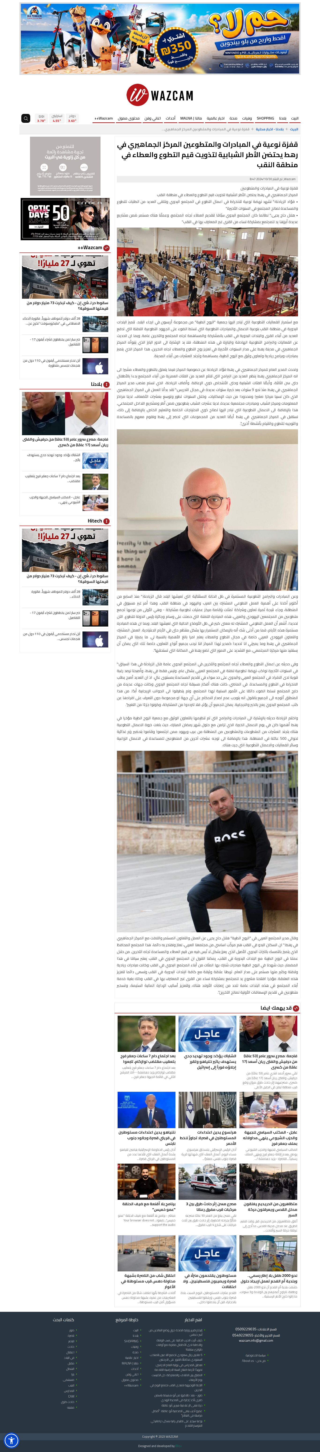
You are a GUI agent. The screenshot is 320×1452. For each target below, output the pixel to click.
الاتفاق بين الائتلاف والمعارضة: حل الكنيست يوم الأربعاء (179, 1377)
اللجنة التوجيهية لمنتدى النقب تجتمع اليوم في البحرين (178, 1387)
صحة (233, 118)
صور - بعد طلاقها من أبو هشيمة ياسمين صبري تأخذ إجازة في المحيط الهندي (180, 1398)
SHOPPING (265, 118)
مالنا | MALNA (191, 118)
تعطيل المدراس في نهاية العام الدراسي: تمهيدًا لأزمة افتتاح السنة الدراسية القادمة (181, 1367)
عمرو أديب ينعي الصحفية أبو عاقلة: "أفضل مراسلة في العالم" (179, 1413)
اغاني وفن (153, 118)
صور (74, 1330)
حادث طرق (70, 1402)
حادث (73, 1346)
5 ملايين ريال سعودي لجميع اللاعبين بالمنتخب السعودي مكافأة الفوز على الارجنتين (178, 1357)
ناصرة (73, 1335)
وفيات (247, 118)
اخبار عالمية (216, 118)
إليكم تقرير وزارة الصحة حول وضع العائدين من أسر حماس (178, 1333)
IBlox (178, 1446)
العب (73, 1385)
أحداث (170, 118)
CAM (73, 1396)
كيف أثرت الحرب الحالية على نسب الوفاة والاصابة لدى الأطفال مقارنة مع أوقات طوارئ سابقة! (181, 1345)
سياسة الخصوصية (258, 1355)
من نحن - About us (256, 1360)
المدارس (71, 1391)
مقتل (73, 1363)
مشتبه (73, 1407)
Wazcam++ (103, 118)
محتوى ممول (129, 118)
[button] (11, 1440)
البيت (295, 118)
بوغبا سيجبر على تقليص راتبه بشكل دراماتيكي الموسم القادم (179, 1423)
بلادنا (282, 118)
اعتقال (73, 1352)
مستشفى (71, 1379)
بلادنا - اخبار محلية (270, 129)
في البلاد (71, 1357)
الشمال (72, 1368)
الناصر (73, 1341)
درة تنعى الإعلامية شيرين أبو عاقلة (184, 1405)
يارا (75, 1374)
